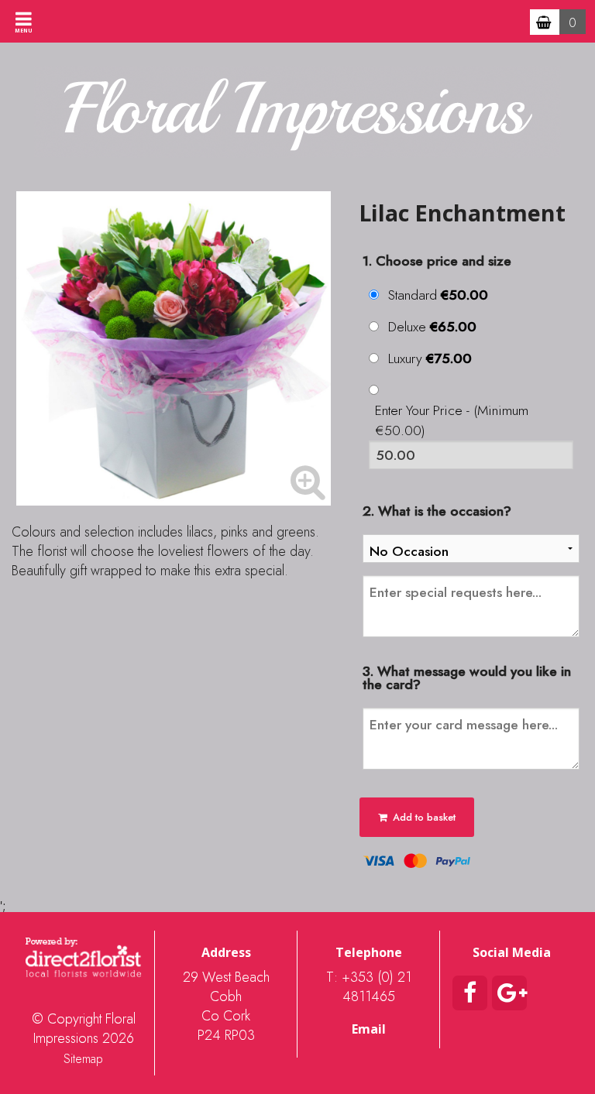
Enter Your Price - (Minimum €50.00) (451, 420)
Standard (438, 295)
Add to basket (423, 817)
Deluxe (432, 327)
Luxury (430, 358)
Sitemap (83, 1059)
